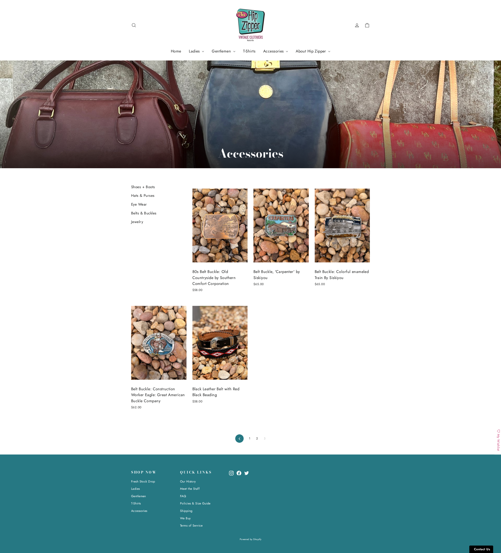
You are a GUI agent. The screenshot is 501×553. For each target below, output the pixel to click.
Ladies (195, 51)
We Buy (185, 518)
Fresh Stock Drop (143, 481)
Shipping (186, 511)
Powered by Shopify (250, 539)
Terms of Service (191, 525)
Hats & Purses (143, 195)
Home (176, 51)
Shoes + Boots (143, 187)
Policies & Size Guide (195, 503)
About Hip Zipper (311, 51)
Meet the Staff (190, 488)
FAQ (183, 496)
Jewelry (137, 221)
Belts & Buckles (143, 213)
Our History (188, 481)
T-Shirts (249, 51)
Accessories (274, 51)
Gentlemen (222, 51)
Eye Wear (139, 204)
